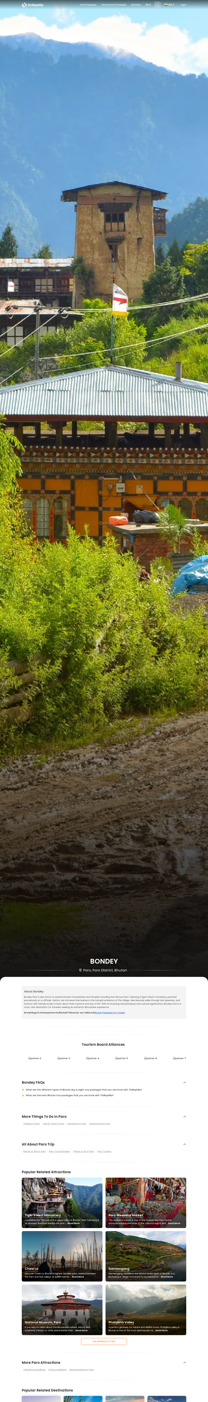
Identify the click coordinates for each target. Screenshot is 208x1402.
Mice (148, 4)
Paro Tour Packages (59, 1151)
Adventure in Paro (76, 1123)
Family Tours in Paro (53, 1123)
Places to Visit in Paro (34, 1151)
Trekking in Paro (31, 1123)
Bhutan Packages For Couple (109, 1012)
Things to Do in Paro (83, 1151)
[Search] (158, 5)
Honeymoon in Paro (100, 1123)
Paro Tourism (104, 1151)
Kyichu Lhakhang (57, 1369)
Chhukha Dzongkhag (34, 1369)
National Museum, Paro (82, 1369)
